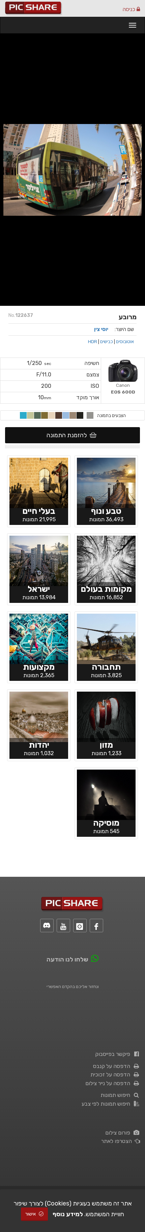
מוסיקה (106, 823)
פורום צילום (119, 1133)
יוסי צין (101, 329)
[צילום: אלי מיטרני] (106, 638)
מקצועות (39, 667)
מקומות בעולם (106, 589)
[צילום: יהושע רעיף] (38, 560)
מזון (106, 745)
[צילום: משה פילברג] (38, 482)
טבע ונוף (106, 511)
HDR (92, 341)
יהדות (39, 745)
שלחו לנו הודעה (67, 959)
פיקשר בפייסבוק (114, 1054)
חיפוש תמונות (116, 1095)
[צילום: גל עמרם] (106, 482)
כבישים (106, 341)
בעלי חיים (38, 511)
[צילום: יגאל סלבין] (38, 638)
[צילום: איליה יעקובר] (106, 716)
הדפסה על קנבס (113, 1066)
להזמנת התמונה (68, 435)
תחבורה (106, 667)
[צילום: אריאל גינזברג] (106, 560)
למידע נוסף (68, 1214)
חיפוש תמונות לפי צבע (107, 1104)
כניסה (129, 9)
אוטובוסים (125, 341)
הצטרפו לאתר (118, 1141)
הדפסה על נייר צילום (109, 1083)
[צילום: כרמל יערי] (106, 794)
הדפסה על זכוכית (111, 1074)
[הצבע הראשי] (90, 415)
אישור (31, 1214)
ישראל (39, 589)
